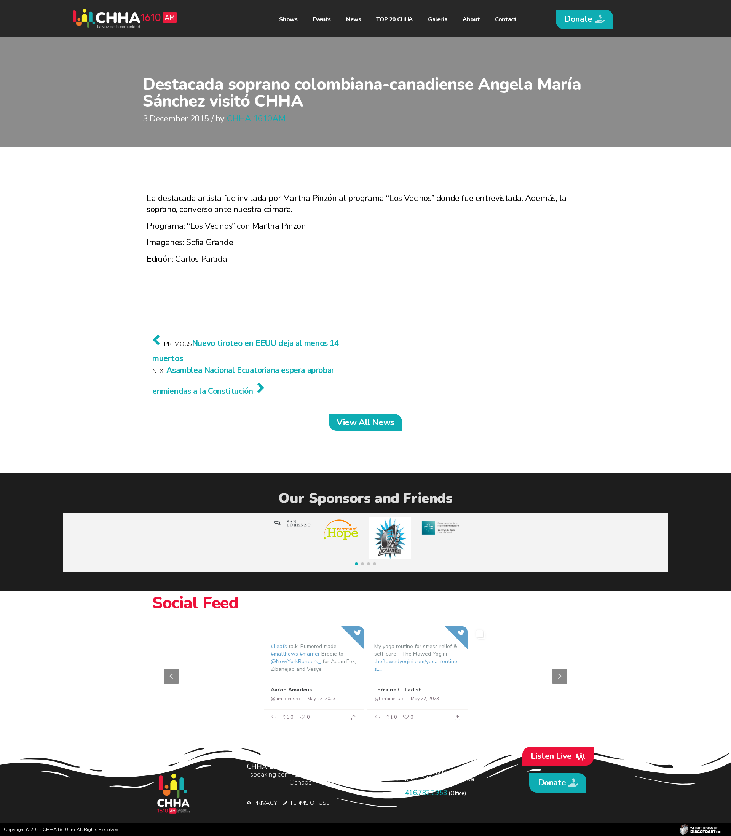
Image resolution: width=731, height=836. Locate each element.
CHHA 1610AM (256, 118)
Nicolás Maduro (498, 689)
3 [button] (373, 721)
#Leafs (279, 646)
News (353, 19)
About (471, 19)
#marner (310, 654)
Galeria (437, 19)
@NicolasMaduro (495, 699)
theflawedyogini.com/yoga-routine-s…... (417, 665)
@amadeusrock (288, 699)
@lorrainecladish (391, 699)
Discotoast (700, 829)
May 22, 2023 (217, 699)
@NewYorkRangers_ (296, 661)
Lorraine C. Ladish (398, 689)
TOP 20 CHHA (394, 19)
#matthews (284, 654)
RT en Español (186, 689)
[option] (365, 676)
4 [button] (384, 721)
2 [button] (362, 721)
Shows (288, 19)
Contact (505, 19)
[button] (584, 19)
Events (322, 19)
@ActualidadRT (184, 699)
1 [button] (350, 721)
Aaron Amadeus (291, 689)
